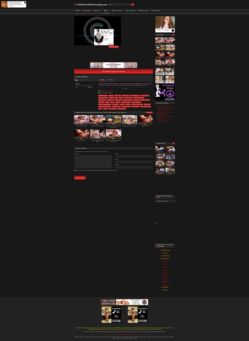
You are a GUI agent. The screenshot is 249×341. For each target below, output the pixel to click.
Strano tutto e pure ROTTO (164, 106)
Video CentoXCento (126, 102)
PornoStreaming (165, 255)
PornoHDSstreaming (165, 250)
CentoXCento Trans (135, 95)
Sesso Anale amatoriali (146, 106)
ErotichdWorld (165, 287)
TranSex (118, 102)
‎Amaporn (112, 95)
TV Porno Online (113, 108)
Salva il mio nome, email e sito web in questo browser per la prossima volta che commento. (97, 170)
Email (116, 159)
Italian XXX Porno (117, 106)
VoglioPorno (116, 104)
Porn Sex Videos (129, 97)
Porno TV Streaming (128, 99)
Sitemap (131, 334)
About (103, 79)
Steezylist (165, 278)
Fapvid (165, 261)
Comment (76, 153)
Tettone (108, 102)
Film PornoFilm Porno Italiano (105, 106)
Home (76, 13)
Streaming (102, 102)
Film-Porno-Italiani (145, 95)
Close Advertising (114, 46)
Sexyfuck (165, 270)
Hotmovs (165, 264)
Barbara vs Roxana (162, 113)
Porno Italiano (119, 99)
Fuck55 (165, 267)
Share (111, 79)
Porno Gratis (111, 99)
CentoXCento (90, 13)
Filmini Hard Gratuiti (114, 97)
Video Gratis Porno (82, 13)
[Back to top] (245, 337)
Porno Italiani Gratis (126, 106)
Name (117, 153)
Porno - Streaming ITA (139, 97)
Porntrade (165, 272)
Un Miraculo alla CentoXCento (165, 107)
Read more (124, 88)
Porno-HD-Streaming (146, 99)
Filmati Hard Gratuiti (104, 97)
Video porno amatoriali (130, 10)
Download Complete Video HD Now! (114, 71)
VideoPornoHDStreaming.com (91, 4)
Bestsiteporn (165, 281)
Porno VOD (137, 99)
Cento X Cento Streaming (138, 104)
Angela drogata (161, 115)
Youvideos (165, 275)
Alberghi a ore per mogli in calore (165, 112)
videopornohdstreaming (107, 90)
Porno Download (103, 99)
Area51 (165, 284)
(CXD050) (129, 104)
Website (117, 164)
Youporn (122, 104)
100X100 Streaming (98, 13)
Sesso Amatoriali (136, 106)
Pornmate (165, 253)
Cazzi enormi (118, 95)
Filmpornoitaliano (165, 258)
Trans (113, 102)
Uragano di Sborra (122, 108)
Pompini (122, 97)
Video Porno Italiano (137, 102)
